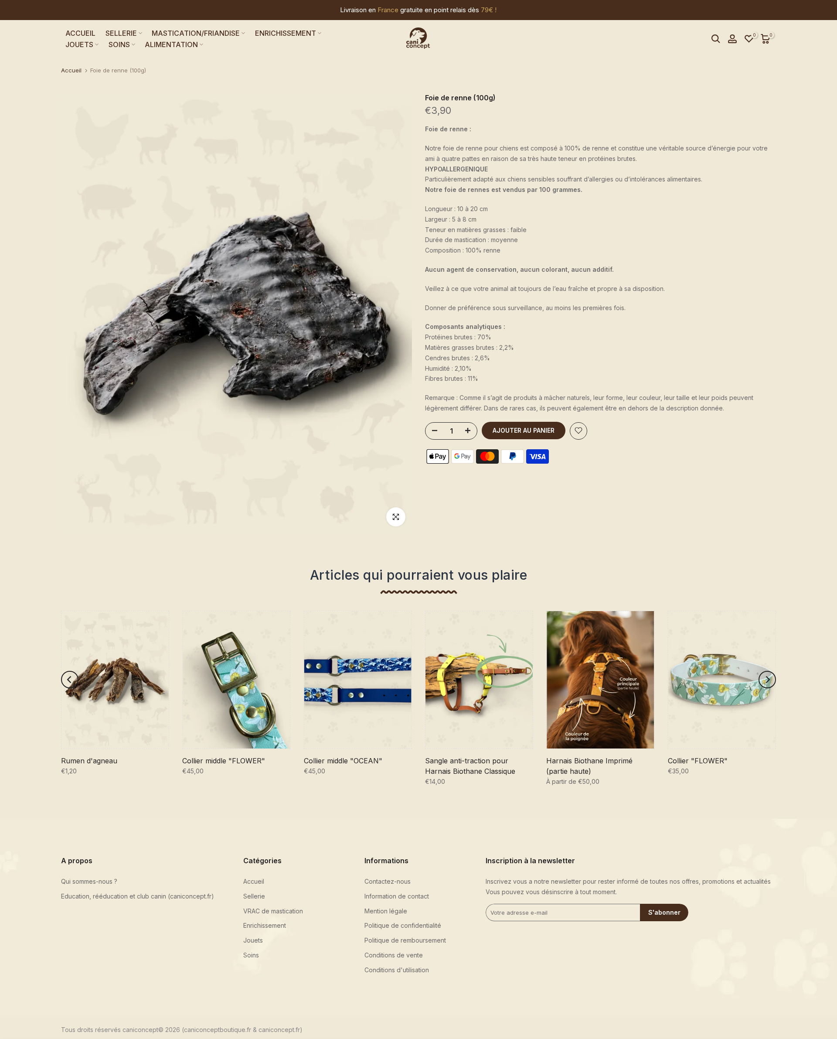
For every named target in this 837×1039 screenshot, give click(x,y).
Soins (251, 955)
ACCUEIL (80, 33)
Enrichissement (264, 925)
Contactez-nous (387, 881)
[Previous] (69, 679)
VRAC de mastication (273, 911)
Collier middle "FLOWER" (223, 760)
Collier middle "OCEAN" (343, 760)
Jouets (253, 940)
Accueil (71, 70)
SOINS (119, 44)
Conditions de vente (393, 955)
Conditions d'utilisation (396, 970)
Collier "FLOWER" (698, 760)
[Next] (767, 679)
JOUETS (79, 44)
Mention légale (385, 911)
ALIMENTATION (171, 44)
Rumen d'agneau (89, 760)
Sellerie (254, 896)
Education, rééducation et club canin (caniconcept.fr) (137, 896)
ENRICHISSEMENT (285, 33)
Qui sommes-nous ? (89, 881)
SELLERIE (121, 33)
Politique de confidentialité (402, 925)
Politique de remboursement (405, 940)
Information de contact (396, 896)
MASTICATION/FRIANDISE (196, 33)
